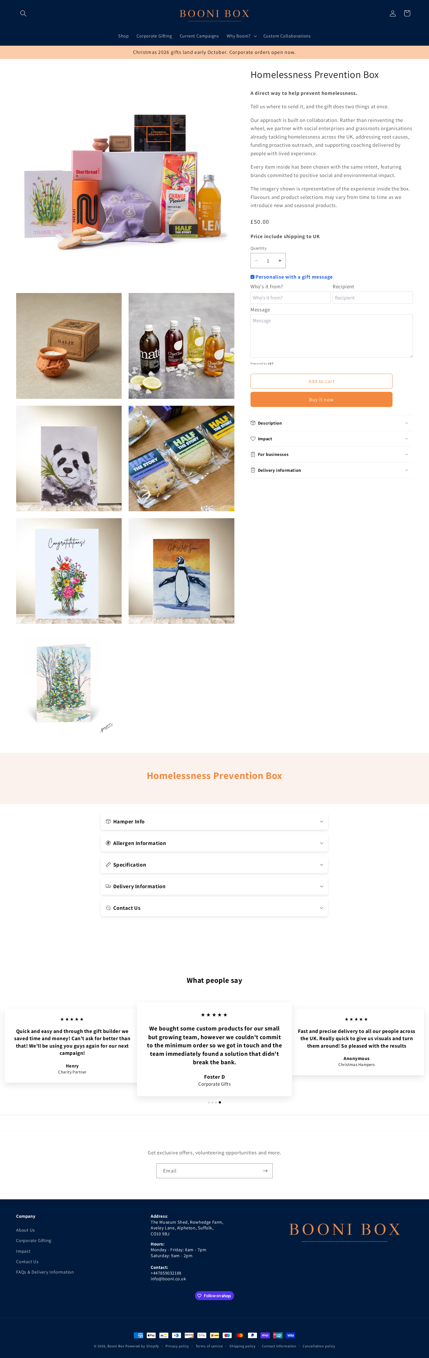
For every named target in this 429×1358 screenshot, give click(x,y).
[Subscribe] (265, 1170)
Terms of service (209, 1346)
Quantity (258, 248)
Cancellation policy (319, 1346)
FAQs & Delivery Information (45, 1272)
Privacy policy (177, 1346)
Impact (23, 1251)
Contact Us (27, 1261)
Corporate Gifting (33, 1240)
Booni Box (115, 1346)
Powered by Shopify (142, 1346)
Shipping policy (242, 1346)
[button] (23, 13)
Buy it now (321, 399)
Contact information (279, 1346)
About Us (25, 1230)
